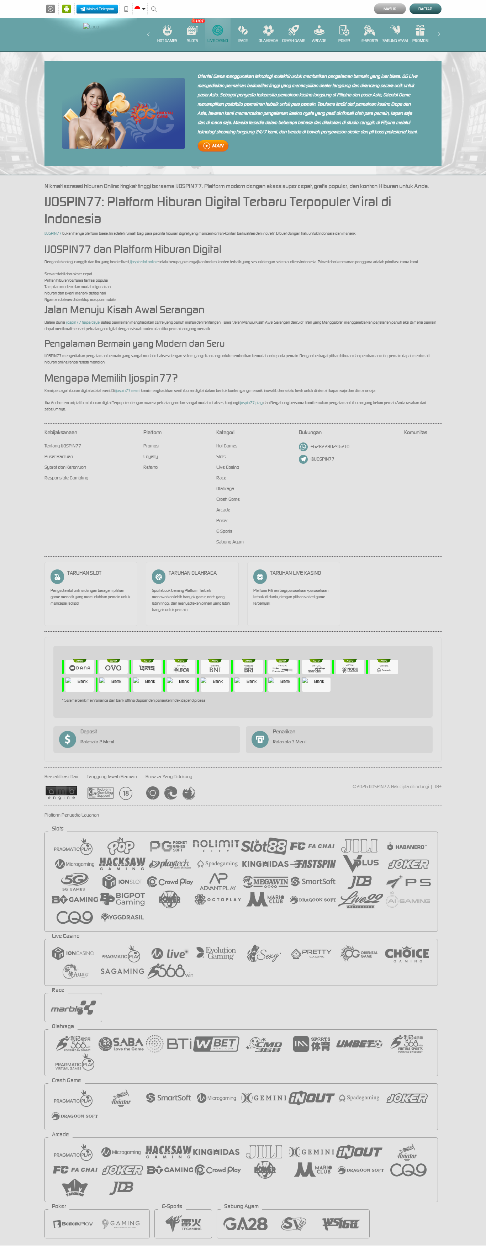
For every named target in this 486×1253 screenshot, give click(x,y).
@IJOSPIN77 (322, 459)
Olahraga (268, 40)
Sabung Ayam (395, 40)
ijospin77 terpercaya (83, 322)
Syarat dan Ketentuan (65, 467)
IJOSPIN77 (53, 233)
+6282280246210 (330, 447)
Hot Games (167, 40)
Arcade (319, 40)
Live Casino (217, 40)
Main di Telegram (100, 8)
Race (243, 40)
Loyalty (150, 456)
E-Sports (369, 40)
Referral (151, 467)
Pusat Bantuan (58, 456)
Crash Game (293, 40)
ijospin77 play (251, 402)
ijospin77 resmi (127, 390)
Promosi (420, 40)
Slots (192, 40)
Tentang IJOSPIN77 (62, 446)
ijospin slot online (144, 261)
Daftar (425, 8)
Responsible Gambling (66, 478)
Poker (344, 40)
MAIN (217, 146)
